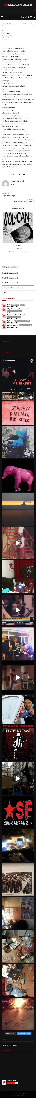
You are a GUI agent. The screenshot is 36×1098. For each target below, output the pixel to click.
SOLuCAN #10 (18, 246)
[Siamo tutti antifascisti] (18, 778)
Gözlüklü (4, 293)
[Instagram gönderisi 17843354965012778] (18, 879)
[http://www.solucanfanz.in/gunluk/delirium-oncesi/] (18, 475)
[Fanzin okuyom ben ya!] (18, 610)
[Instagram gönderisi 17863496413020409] (18, 812)
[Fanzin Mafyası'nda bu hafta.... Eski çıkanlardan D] (18, 677)
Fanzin (18, 24)
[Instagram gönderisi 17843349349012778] (18, 913)
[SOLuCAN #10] (18, 227)
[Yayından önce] (18, 845)
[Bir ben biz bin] (18, 408)
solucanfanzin (8, 35)
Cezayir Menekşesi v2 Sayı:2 (10, 278)
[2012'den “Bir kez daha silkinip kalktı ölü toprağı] (18, 509)
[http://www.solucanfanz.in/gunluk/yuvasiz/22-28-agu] (18, 442)
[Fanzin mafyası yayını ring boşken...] (18, 576)
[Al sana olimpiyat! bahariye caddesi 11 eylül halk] (18, 1014)
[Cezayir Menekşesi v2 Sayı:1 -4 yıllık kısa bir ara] (18, 374)
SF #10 (25, 24)
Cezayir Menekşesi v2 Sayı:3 (10, 273)
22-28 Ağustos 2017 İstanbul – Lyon (12, 288)
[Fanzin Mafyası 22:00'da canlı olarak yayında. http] (18, 744)
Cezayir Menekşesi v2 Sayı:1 (10, 283)
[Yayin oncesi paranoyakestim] (18, 980)
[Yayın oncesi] (18, 946)
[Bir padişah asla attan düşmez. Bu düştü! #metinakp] (18, 543)
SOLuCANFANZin (7, 24)
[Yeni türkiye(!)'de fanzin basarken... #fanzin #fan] (18, 711)
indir (8, 313)
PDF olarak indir (12, 306)
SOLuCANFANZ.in (18, 1095)
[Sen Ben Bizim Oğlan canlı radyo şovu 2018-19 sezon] (18, 643)
